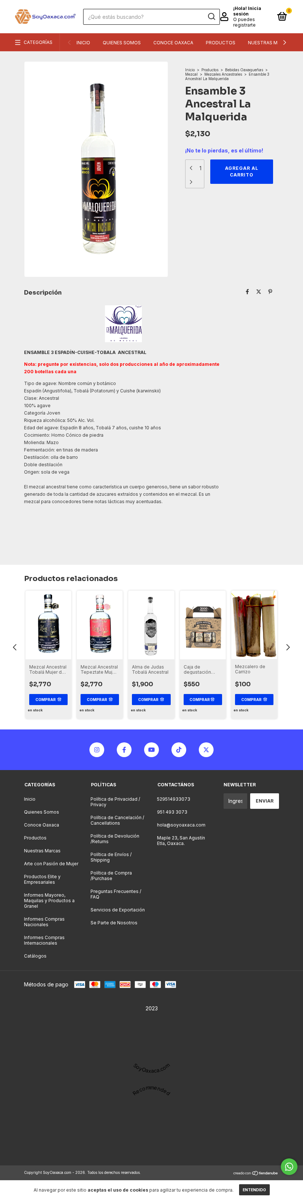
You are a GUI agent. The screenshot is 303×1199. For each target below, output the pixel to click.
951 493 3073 (172, 812)
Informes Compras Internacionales (44, 940)
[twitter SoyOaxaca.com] (206, 749)
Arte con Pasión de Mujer (51, 863)
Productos (220, 42)
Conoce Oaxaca (173, 42)
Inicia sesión (247, 11)
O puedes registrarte (244, 22)
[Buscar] (211, 16)
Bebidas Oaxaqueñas (244, 70)
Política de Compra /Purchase (111, 875)
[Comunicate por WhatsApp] (289, 1166)
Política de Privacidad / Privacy (115, 801)
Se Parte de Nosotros (114, 922)
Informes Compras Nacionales (44, 921)
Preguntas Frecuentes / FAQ (116, 894)
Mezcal (191, 74)
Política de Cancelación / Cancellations (117, 820)
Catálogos (35, 956)
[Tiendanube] (256, 1173)
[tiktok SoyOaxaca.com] (178, 749)
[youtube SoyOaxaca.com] (151, 749)
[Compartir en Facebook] (247, 292)
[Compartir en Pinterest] (270, 292)
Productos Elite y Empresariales (42, 879)
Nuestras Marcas (270, 42)
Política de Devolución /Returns (115, 838)
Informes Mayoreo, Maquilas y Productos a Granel (49, 900)
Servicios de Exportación (118, 910)
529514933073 (173, 799)
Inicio (83, 42)
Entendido (254, 1190)
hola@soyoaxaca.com (181, 825)
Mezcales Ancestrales (223, 74)
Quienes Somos (122, 42)
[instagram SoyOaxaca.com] (96, 749)
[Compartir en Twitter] (258, 292)
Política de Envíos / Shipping (111, 857)
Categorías (38, 42)
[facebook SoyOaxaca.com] (124, 749)
